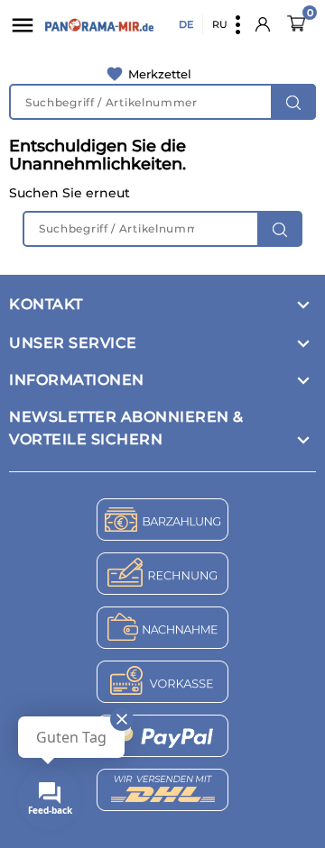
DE (186, 24)
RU (220, 24)
